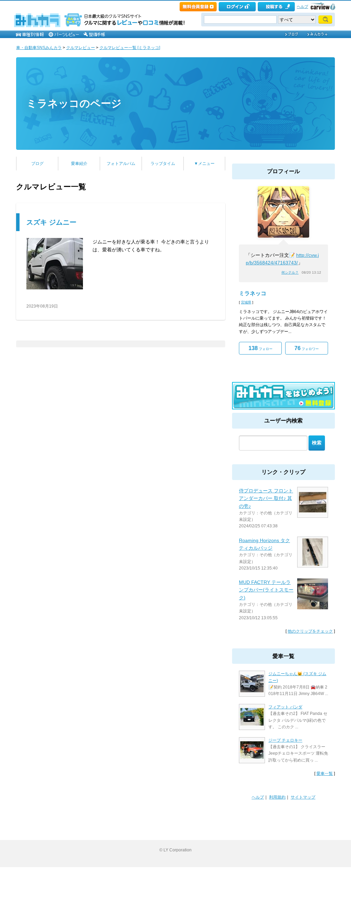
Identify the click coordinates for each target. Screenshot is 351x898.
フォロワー (306, 348)
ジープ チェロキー (285, 740)
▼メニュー (204, 163)
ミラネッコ (252, 293)
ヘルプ (302, 6)
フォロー (261, 348)
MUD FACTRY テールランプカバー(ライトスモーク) (266, 589)
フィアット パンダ (285, 707)
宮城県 (246, 302)
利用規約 (277, 797)
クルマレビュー (80, 47)
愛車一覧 (324, 773)
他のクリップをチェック (310, 631)
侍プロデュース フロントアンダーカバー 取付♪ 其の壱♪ (266, 498)
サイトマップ (303, 797)
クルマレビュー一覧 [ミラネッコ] (129, 47)
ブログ (37, 163)
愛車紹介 (79, 163)
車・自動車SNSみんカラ (39, 47)
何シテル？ (290, 272)
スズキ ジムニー (51, 222)
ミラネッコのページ (74, 103)
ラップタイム (162, 163)
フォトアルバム (121, 163)
